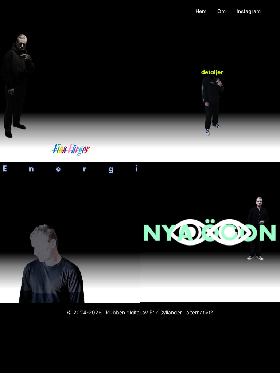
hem (200, 11)
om (221, 11)
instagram (249, 11)
